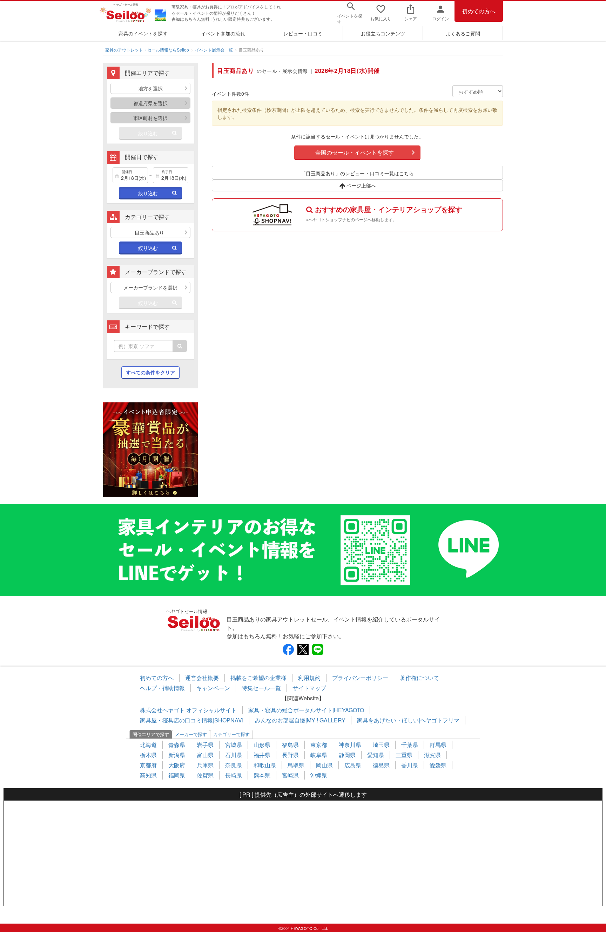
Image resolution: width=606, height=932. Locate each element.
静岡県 (347, 755)
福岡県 (176, 775)
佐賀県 (205, 775)
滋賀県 (432, 755)
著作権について (419, 678)
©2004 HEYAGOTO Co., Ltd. (303, 928)
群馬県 (438, 745)
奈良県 (233, 765)
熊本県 (262, 775)
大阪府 (176, 765)
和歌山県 (265, 765)
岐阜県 (318, 755)
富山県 (205, 755)
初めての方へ (479, 11)
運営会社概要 (202, 678)
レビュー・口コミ (303, 33)
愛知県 (375, 755)
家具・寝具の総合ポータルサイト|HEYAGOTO (306, 710)
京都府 (148, 765)
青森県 (176, 745)
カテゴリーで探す (231, 734)
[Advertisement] (303, 853)
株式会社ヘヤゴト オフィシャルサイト (188, 710)
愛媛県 (438, 765)
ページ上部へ (360, 185)
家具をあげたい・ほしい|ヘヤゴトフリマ (408, 720)
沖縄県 (318, 775)
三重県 (404, 755)
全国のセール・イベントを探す (354, 152)
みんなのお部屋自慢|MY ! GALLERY (300, 720)
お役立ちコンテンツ (383, 33)
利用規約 (309, 678)
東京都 (318, 745)
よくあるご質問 (463, 33)
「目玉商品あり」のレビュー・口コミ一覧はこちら (357, 173)
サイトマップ (309, 688)
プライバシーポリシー (360, 678)
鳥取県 (296, 765)
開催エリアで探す (151, 734)
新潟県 (176, 755)
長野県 (290, 755)
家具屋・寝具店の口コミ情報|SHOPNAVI (191, 720)
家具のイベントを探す (143, 33)
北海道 (148, 745)
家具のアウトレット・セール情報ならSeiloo (147, 50)
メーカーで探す (191, 734)
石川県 (233, 755)
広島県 (352, 765)
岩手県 (205, 745)
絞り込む (148, 133)
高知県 (148, 775)
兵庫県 (205, 765)
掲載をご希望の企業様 (258, 678)
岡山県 (324, 765)
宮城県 (233, 745)
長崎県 (233, 775)
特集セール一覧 (261, 688)
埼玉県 (381, 745)
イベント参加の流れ (223, 33)
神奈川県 (350, 745)
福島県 (290, 745)
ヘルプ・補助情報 (162, 688)
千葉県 (409, 745)
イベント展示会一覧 (214, 50)
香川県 (409, 765)
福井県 (262, 755)
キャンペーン (213, 688)
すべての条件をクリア (150, 372)
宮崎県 (290, 775)
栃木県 (148, 755)
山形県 (262, 745)
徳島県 (381, 765)
